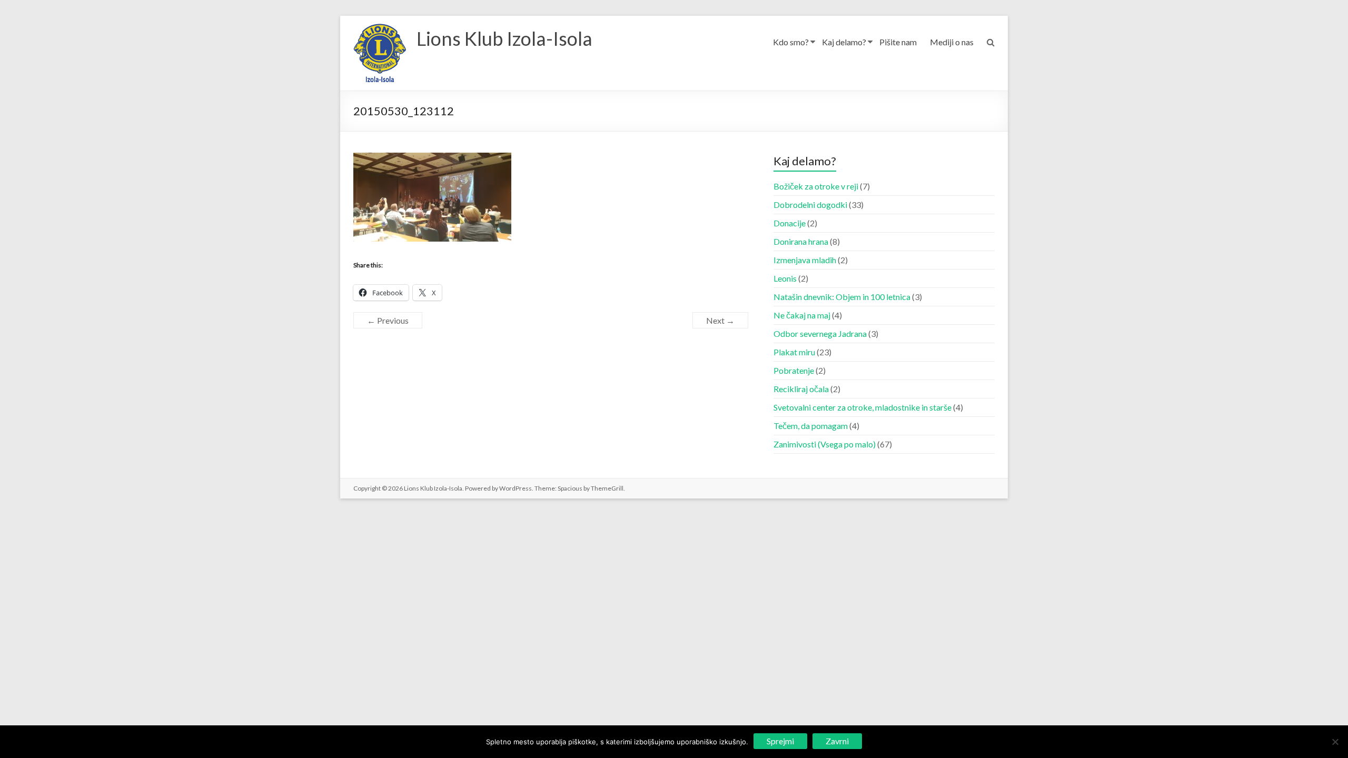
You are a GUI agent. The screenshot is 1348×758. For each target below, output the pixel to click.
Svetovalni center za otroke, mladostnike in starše (862, 407)
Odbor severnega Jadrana (820, 333)
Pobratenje (794, 370)
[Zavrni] (1335, 741)
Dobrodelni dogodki (810, 205)
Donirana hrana (801, 241)
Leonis (785, 278)
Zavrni (837, 741)
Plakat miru (794, 352)
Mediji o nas (952, 42)
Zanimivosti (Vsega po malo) (825, 444)
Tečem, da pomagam (811, 426)
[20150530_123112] (432, 159)
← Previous (388, 320)
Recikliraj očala (801, 389)
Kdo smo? (791, 42)
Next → (720, 320)
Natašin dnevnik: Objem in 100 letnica (842, 297)
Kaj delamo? (844, 42)
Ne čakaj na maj (802, 315)
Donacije (790, 223)
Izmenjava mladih (805, 260)
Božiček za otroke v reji (816, 186)
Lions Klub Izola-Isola (504, 38)
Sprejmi (780, 741)
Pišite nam (898, 42)
